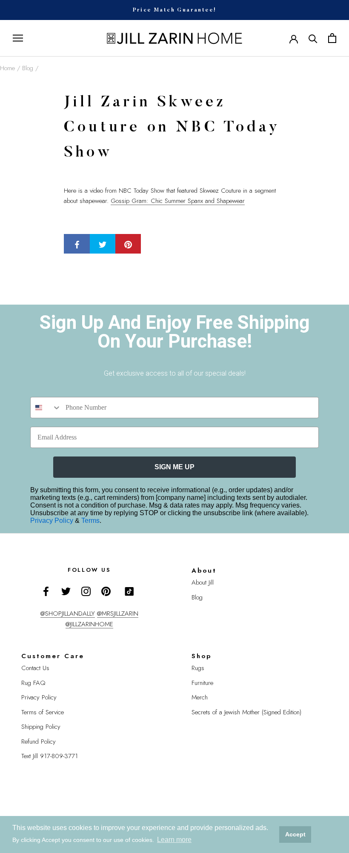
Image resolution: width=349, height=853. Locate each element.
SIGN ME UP (174, 467)
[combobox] (46, 407)
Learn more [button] (174, 839)
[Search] (313, 38)
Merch (200, 697)
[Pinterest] (106, 591)
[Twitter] (66, 591)
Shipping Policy (40, 726)
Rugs (198, 668)
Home (7, 68)
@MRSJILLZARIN (117, 613)
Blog (27, 68)
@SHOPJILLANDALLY (67, 613)
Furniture (202, 683)
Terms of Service (42, 712)
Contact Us (35, 668)
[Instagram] (86, 591)
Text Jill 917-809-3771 (49, 756)
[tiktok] (129, 591)
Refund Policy (38, 741)
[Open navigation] (18, 38)
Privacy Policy (52, 520)
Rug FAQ (33, 683)
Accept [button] (295, 834)
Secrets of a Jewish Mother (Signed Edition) (246, 712)
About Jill (203, 582)
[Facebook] (46, 591)
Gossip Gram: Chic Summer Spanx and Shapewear (178, 200)
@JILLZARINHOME (89, 624)
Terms (90, 520)
